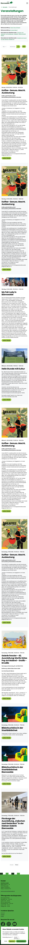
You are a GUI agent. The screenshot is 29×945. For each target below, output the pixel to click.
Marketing (16, 938)
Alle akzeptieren (21, 941)
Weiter (16, 864)
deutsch (3, 913)
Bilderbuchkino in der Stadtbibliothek (12, 729)
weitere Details (6, 158)
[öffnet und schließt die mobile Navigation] (26, 3)
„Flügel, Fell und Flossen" (15, 27)
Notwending (7, 937)
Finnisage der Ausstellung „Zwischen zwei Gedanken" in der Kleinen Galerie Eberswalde (13, 823)
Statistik (15, 937)
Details (5, 941)
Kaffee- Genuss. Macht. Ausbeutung (13, 91)
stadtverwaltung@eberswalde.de (8, 891)
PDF (24, 46)
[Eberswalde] (7, 2)
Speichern (12, 941)
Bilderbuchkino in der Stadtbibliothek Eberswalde (12, 769)
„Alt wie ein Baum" (14, 30)
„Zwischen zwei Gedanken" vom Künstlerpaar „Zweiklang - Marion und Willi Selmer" (13, 34)
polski (2, 916)
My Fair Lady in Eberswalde (9, 293)
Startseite (5, 7)
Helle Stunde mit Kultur (13, 368)
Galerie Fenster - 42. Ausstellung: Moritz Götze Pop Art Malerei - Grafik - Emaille (14, 659)
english (2, 914)
